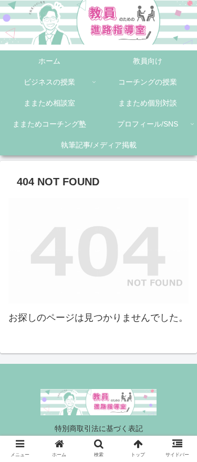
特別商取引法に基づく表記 (99, 428)
